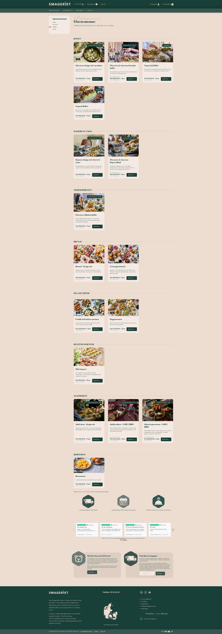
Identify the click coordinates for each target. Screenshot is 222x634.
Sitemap (102, 631)
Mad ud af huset (54, 10)
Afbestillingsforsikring (148, 606)
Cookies (96, 631)
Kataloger (144, 608)
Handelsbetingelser (86, 631)
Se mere (91, 572)
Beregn (159, 573)
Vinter (54, 29)
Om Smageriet (146, 599)
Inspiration (144, 604)
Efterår (55, 27)
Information (79, 10)
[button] (77, 59)
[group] (89, 52)
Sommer (55, 24)
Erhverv (89, 10)
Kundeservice (67, 10)
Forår (54, 22)
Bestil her (96, 79)
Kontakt (144, 601)
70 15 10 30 (77, 4)
